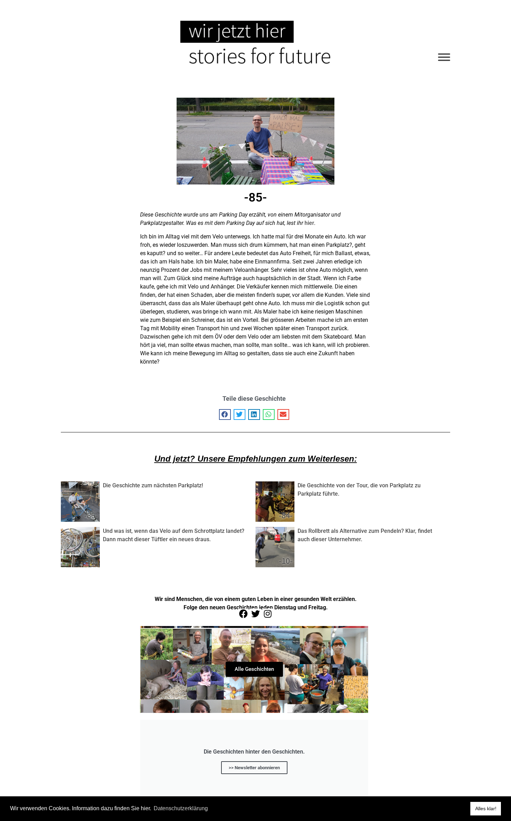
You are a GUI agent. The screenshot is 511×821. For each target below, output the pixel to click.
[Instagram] (267, 614)
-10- (286, 560)
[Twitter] (255, 614)
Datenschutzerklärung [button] (181, 808)
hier (309, 223)
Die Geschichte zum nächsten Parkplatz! (153, 485)
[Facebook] (243, 614)
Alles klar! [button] (485, 808)
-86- (91, 515)
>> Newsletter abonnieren (254, 767)
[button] (225, 414)
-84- (286, 515)
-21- (91, 560)
